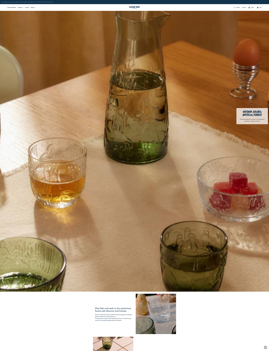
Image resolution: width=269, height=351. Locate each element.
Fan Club (266, 2)
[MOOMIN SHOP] (134, 7)
